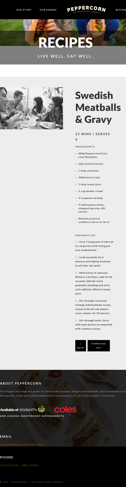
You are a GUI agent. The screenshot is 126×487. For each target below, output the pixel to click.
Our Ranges (48, 10)
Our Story (24, 10)
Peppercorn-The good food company (86, 10)
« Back (80, 345)
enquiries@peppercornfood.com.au (21, 444)
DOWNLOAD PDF (98, 345)
